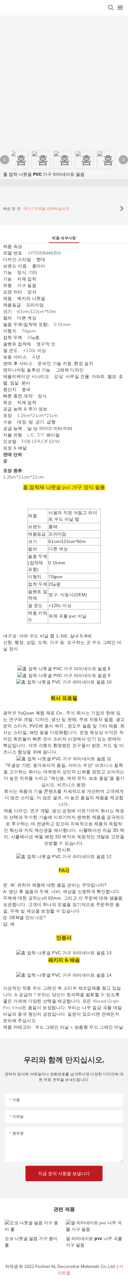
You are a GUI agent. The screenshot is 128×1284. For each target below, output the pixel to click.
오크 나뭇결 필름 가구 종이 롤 (31, 1241)
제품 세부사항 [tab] (64, 238)
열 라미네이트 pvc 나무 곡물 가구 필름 (94, 1241)
